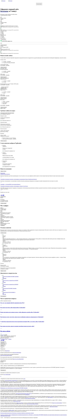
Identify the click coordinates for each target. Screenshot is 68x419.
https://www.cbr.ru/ (20, 402)
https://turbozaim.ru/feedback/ (30, 398)
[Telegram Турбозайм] (1, 195)
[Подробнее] (0, 376)
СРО (6, 398)
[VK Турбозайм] (2, 195)
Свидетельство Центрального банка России (24, 393)
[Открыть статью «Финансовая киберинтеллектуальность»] (1, 177)
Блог (5, 171)
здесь (24, 378)
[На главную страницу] (2, 334)
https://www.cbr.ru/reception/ (57, 402)
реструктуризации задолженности (11, 380)
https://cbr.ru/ (7, 350)
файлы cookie (11, 410)
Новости (2, 171)
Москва (9, 339)
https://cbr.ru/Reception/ (17, 352)
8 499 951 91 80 (4, 339)
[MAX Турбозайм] (3, 195)
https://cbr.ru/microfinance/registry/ (6, 355)
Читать (4, 240)
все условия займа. (7, 374)
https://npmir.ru (50, 397)
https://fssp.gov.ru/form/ (54, 406)
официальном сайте (17, 401)
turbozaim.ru (27, 394)
